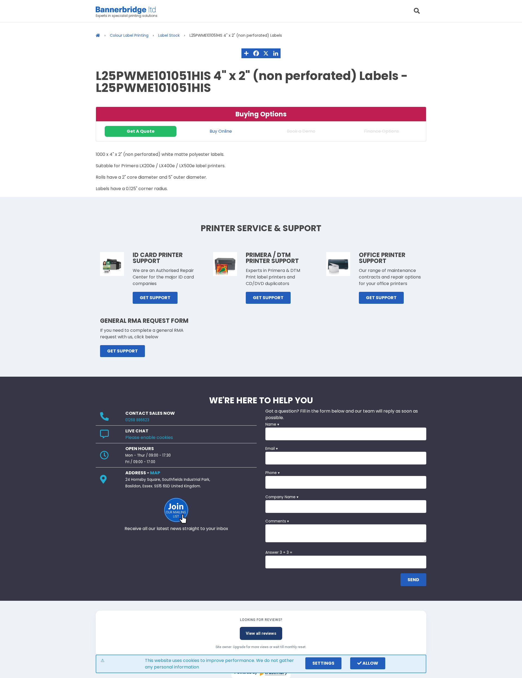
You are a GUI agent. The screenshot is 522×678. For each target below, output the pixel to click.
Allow (370, 663)
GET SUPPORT (155, 298)
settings (323, 663)
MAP (155, 473)
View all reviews (261, 633)
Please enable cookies (149, 437)
